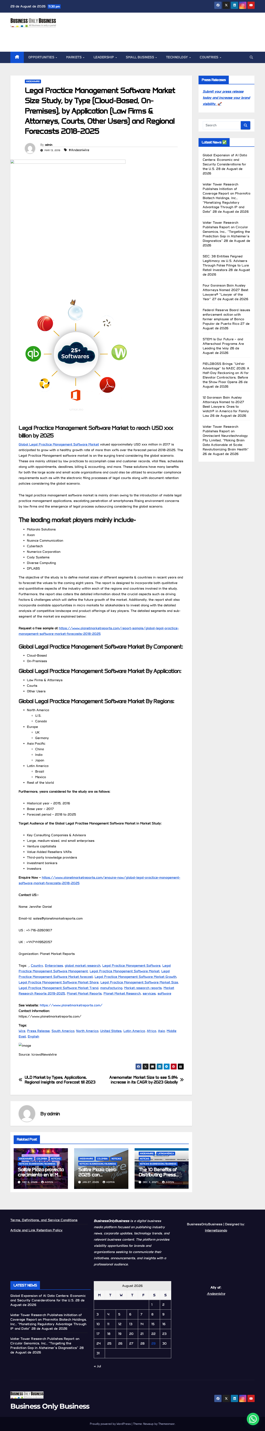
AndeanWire (33, 81)
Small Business (140, 57)
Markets (74, 57)
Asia (161, 1031)
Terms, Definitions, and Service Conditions (43, 1220)
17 (98, 1334)
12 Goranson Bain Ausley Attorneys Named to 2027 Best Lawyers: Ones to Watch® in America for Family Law (226, 406)
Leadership (104, 57)
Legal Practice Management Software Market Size (139, 982)
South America (63, 1031)
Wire (22, 1031)
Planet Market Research (122, 993)
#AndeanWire (79, 150)
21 (141, 1334)
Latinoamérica (166, 1153)
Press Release (38, 1031)
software (164, 993)
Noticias (55, 1158)
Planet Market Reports (84, 993)
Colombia (42, 1158)
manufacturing (111, 988)
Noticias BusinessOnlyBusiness (37, 1163)
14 (141, 1324)
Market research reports (143, 988)
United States (111, 1031)
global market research (82, 966)
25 (109, 1343)
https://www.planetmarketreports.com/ (71, 1005)
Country (37, 966)
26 (120, 1343)
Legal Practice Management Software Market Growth (135, 977)
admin (48, 145)
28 (142, 1343)
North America (87, 1031)
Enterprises (54, 966)
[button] (251, 57)
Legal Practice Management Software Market (124, 971)
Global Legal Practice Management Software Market (59, 444)
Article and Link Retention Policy (36, 1230)
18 (108, 1334)
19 (119, 1334)
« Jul (97, 1366)
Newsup (148, 1423)
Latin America (134, 1031)
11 (108, 1324)
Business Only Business (49, 1406)
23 (164, 1334)
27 (131, 1343)
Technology (177, 57)
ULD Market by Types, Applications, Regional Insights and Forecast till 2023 (60, 1080)
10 (98, 1324)
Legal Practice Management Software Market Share (59, 982)
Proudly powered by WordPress (111, 1423)
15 (152, 1324)
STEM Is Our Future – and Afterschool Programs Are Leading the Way (223, 343)
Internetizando (216, 1230)
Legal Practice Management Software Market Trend (58, 988)
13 (130, 1324)
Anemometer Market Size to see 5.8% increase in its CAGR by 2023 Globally (143, 1080)
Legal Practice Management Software (131, 966)
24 (98, 1343)
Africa (151, 1031)
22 (153, 1334)
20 (131, 1334)
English (33, 1036)
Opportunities (41, 57)
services (149, 993)
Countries (209, 57)
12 (119, 1324)
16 (163, 1324)
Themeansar (166, 1423)
